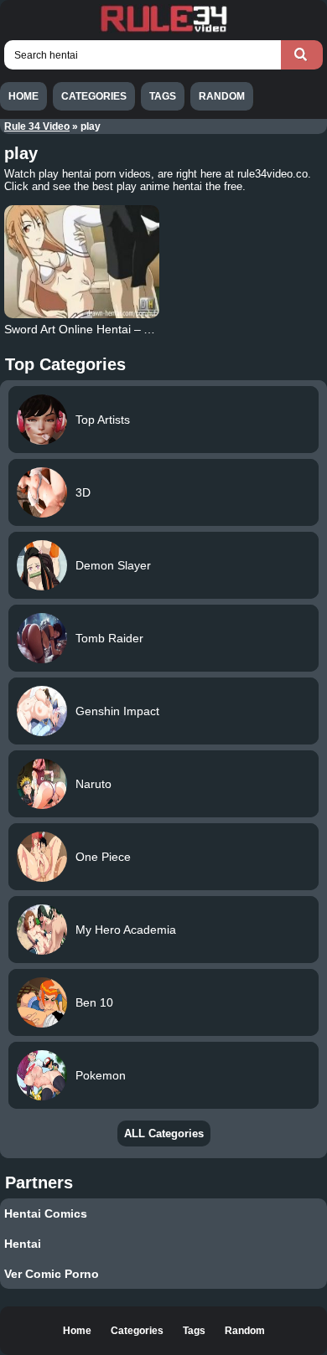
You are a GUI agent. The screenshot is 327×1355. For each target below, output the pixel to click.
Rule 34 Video (37, 126)
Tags (162, 96)
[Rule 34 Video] (163, 30)
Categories (94, 96)
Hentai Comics (45, 1213)
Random (222, 96)
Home (23, 96)
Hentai (22, 1243)
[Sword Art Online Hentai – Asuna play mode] (82, 261)
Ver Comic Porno (51, 1273)
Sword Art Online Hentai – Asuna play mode (120, 329)
